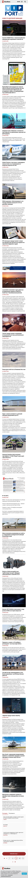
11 (23, 858)
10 (19, 858)
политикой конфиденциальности (7, 875)
